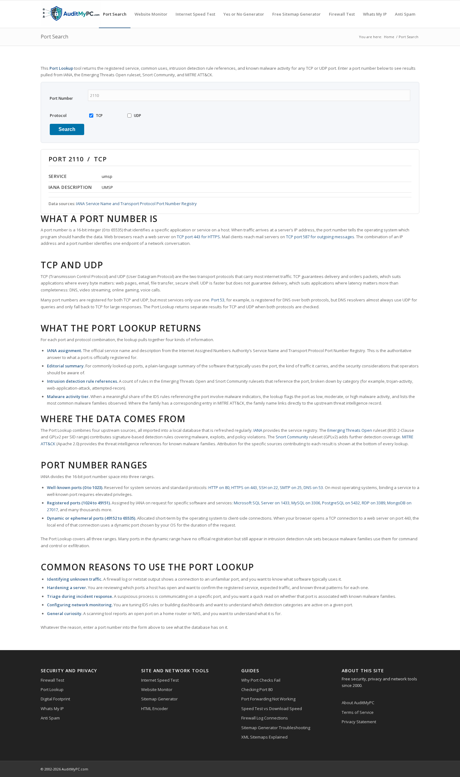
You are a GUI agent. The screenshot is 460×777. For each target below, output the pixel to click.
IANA (257, 430)
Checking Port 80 (257, 689)
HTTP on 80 (218, 487)
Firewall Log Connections (264, 718)
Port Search (54, 36)
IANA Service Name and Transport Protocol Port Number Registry (136, 203)
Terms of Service (358, 712)
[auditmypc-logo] (71, 14)
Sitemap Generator (159, 699)
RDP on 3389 (373, 503)
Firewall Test (52, 680)
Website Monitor (156, 689)
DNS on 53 (313, 487)
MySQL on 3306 (305, 503)
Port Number (61, 98)
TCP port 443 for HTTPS (198, 237)
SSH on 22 (268, 487)
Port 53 (217, 300)
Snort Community (292, 437)
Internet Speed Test (160, 680)
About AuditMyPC (358, 702)
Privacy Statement (359, 721)
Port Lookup (52, 689)
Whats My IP (52, 708)
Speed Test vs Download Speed (271, 708)
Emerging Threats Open (349, 430)
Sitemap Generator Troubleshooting (275, 727)
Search (67, 129)
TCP (99, 115)
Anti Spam (50, 718)
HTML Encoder (154, 708)
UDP (137, 115)
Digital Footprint (55, 699)
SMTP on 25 (291, 487)
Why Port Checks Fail (260, 680)
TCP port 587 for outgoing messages (320, 237)
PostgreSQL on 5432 (341, 503)
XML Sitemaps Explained (264, 737)
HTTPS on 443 (244, 487)
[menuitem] (114, 14)
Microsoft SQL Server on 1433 (261, 503)
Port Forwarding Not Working (268, 699)
